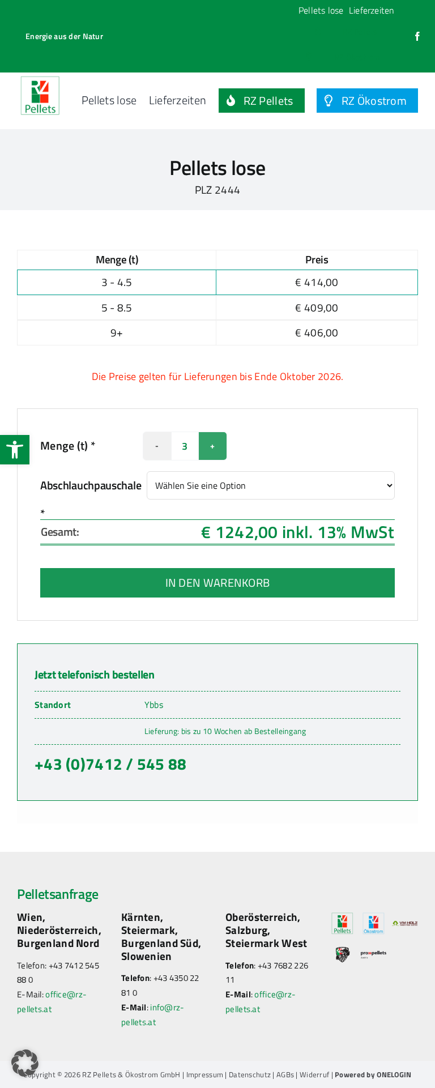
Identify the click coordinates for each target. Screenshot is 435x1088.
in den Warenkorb (217, 582)
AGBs (285, 1074)
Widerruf (314, 1074)
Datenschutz (250, 1074)
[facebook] (417, 36)
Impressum (205, 1074)
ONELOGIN (394, 1074)
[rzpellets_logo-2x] (40, 78)
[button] (14, 449)
